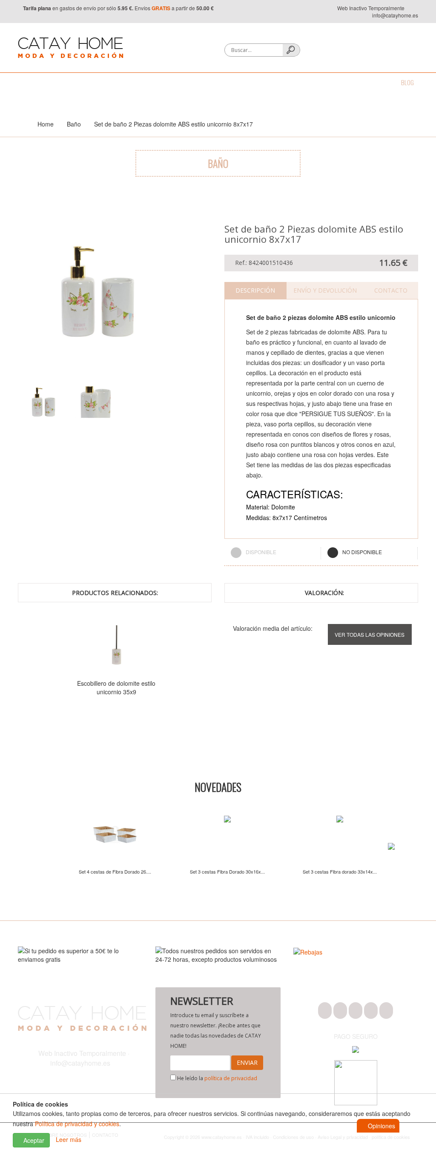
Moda (25, 82)
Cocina (83, 82)
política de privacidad (230, 1078)
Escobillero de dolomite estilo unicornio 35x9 (116, 687)
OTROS (344, 82)
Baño (52, 82)
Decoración (150, 82)
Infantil (312, 82)
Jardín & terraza (266, 82)
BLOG (407, 82)
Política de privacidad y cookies (77, 1123)
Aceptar (33, 1140)
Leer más (68, 1139)
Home (45, 124)
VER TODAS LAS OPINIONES (369, 634)
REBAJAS (377, 82)
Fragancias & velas (205, 82)
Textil (113, 82)
